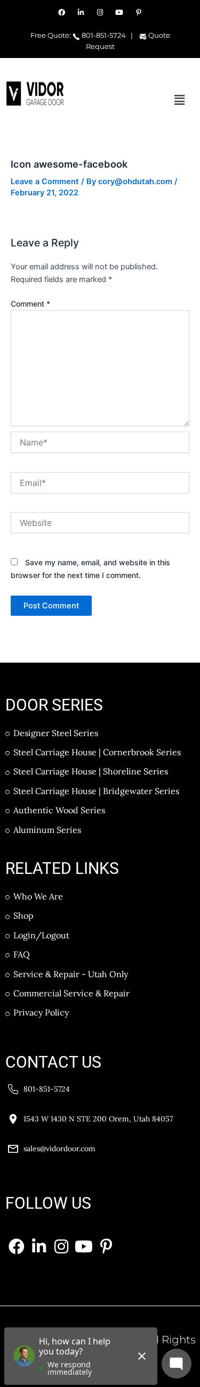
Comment (30, 303)
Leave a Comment (45, 181)
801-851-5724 (103, 35)
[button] (180, 100)
